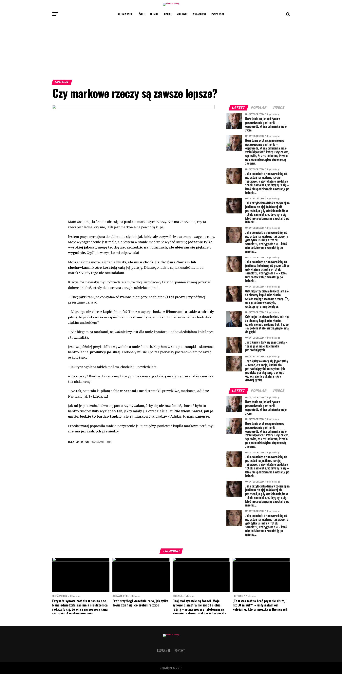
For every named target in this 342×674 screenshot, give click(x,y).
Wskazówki (199, 14)
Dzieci (167, 14)
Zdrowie (182, 14)
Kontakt (180, 650)
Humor (154, 14)
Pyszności (217, 14)
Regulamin (163, 650)
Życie (142, 14)
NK (109, 442)
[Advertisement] (171, 48)
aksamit (98, 442)
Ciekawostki (125, 14)
